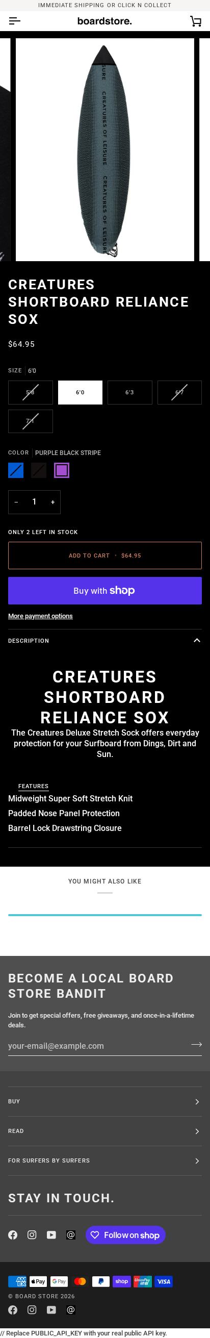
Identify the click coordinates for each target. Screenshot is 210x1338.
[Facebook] (12, 1235)
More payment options (40, 616)
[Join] (193, 1045)
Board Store (37, 1296)
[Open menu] (23, 21)
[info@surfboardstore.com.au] (70, 1235)
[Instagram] (32, 1235)
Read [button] (16, 1130)
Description (28, 640)
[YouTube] (51, 1235)
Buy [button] (14, 1101)
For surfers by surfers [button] (49, 1160)
